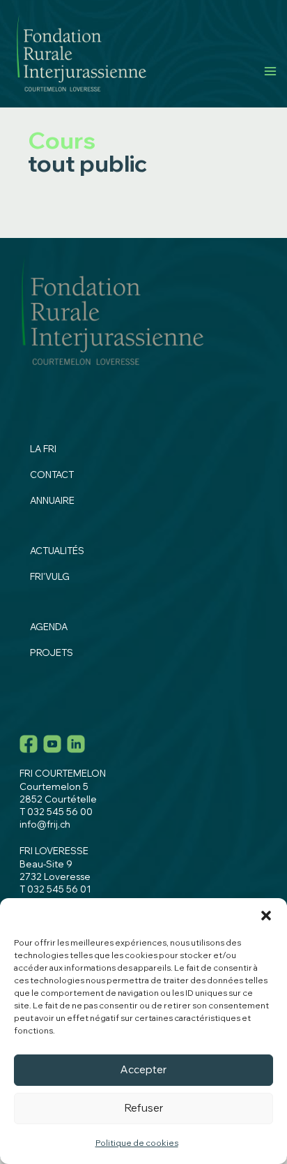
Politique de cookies (136, 1142)
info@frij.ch (45, 824)
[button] (266, 916)
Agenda (49, 626)
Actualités (57, 550)
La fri (43, 448)
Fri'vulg (50, 576)
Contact (52, 474)
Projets (51, 652)
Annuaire (52, 500)
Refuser (144, 1107)
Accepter (143, 1069)
